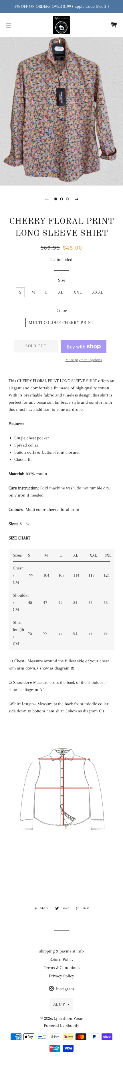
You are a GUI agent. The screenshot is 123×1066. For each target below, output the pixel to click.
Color (62, 310)
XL (61, 292)
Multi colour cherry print (61, 322)
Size (61, 280)
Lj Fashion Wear (68, 1018)
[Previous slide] (46, 199)
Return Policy (61, 959)
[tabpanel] (61, 111)
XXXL (98, 292)
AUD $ (59, 1004)
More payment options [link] (84, 360)
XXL (78, 292)
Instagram (64, 988)
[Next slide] (76, 199)
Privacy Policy (61, 976)
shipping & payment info (61, 951)
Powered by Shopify (61, 1025)
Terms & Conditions (62, 967)
